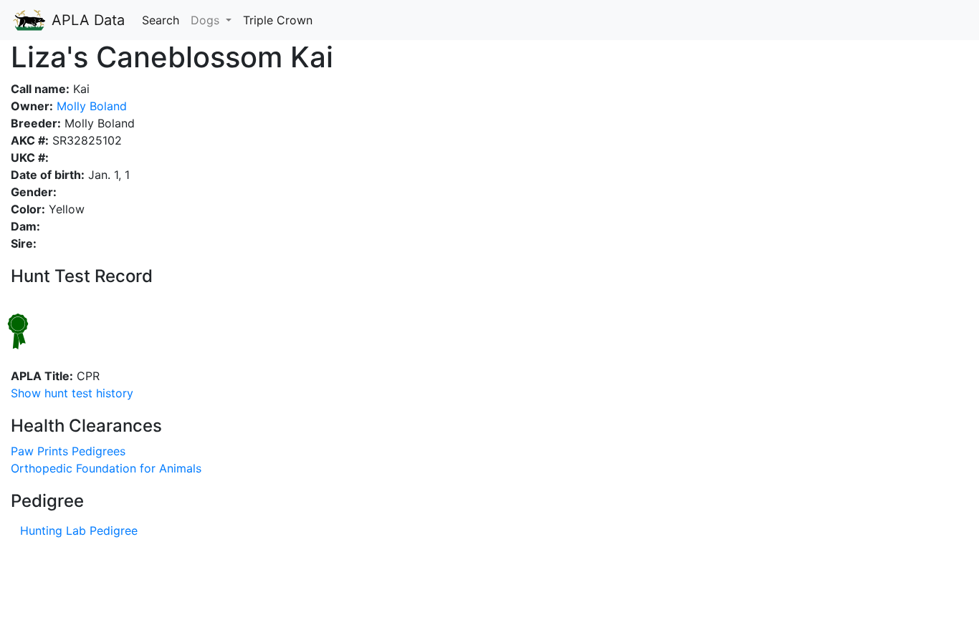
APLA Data (86, 20)
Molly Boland (90, 106)
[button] (72, 393)
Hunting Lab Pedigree (79, 530)
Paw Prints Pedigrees (68, 451)
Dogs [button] (207, 20)
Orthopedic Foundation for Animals (106, 468)
